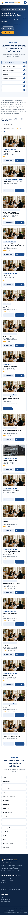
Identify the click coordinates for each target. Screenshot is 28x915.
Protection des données (9, 910)
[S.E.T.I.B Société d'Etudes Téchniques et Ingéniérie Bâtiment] (14, 386)
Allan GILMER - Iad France (11, 151)
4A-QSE (5, 306)
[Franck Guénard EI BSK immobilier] (14, 603)
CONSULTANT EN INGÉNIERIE (10, 273)
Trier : (3, 124)
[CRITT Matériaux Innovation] (14, 420)
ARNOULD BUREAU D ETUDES (11, 583)
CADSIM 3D (6, 276)
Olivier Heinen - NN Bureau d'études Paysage (11, 552)
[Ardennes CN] (14, 326)
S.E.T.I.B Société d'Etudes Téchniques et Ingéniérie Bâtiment (11, 398)
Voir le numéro (9, 160)
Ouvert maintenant (9, 128)
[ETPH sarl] (14, 635)
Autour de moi (8, 32)
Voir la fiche (19, 160)
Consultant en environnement (9, 887)
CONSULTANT (7, 303)
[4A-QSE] (14, 295)
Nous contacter (5, 901)
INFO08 (5, 521)
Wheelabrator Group (10, 460)
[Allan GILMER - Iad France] (14, 141)
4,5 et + (6, 131)
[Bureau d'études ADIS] (14, 695)
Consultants (12, 3)
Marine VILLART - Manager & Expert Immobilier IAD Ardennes (13, 244)
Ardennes (9, 24)
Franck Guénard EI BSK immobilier (10, 614)
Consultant (4, 882)
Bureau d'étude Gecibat (11, 491)
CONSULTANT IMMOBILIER (10, 149)
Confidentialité (19, 909)
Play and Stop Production (11, 736)
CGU (14, 909)
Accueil (3, 24)
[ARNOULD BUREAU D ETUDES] (14, 573)
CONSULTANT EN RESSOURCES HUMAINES (13, 179)
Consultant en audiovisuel (8, 885)
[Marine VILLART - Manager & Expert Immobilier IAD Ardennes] (14, 233)
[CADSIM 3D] (14, 265)
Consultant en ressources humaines (10, 889)
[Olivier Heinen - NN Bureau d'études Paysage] (14, 541)
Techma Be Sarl (8, 676)
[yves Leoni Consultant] (14, 356)
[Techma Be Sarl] (14, 665)
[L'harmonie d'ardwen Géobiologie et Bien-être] (14, 202)
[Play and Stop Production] (14, 726)
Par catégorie (8, 28)
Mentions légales (5, 899)
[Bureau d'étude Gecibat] (14, 480)
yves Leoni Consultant (10, 367)
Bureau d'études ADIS (10, 706)
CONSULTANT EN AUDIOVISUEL (11, 734)
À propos (3, 897)
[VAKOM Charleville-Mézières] (14, 171)
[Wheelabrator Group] (14, 450)
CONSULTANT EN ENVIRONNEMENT (11, 210)
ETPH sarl (6, 645)
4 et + (20, 128)
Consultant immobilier (7, 880)
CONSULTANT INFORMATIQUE (10, 519)
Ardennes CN (7, 336)
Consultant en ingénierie (7, 878)
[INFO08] (14, 511)
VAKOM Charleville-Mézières (12, 182)
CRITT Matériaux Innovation (12, 430)
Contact (22, 910)
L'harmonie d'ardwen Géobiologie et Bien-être (11, 212)
